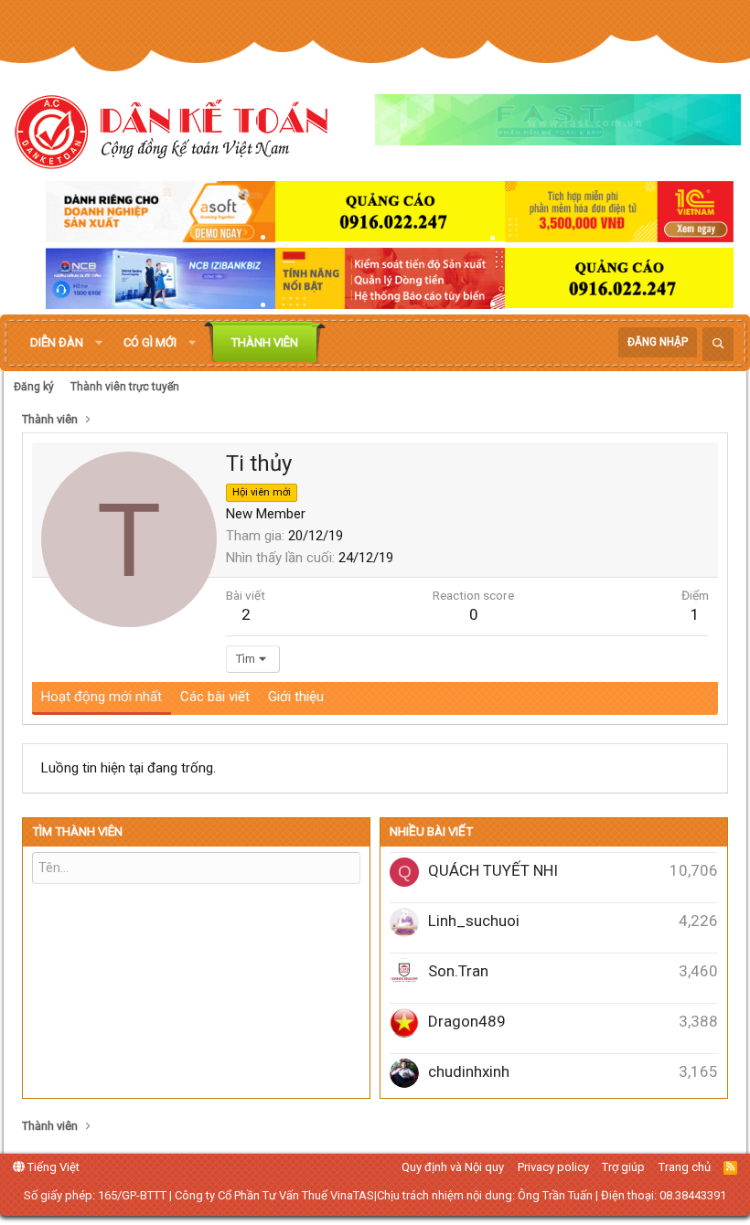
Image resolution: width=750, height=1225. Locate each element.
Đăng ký (34, 386)
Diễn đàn (56, 342)
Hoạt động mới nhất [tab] (101, 696)
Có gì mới (150, 342)
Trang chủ (685, 1167)
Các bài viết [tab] (215, 696)
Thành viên (264, 342)
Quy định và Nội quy (453, 1167)
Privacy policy (553, 1167)
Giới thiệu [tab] (296, 696)
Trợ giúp (623, 1167)
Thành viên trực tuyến (124, 386)
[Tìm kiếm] (718, 344)
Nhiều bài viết (431, 831)
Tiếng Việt (52, 1167)
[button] (99, 342)
